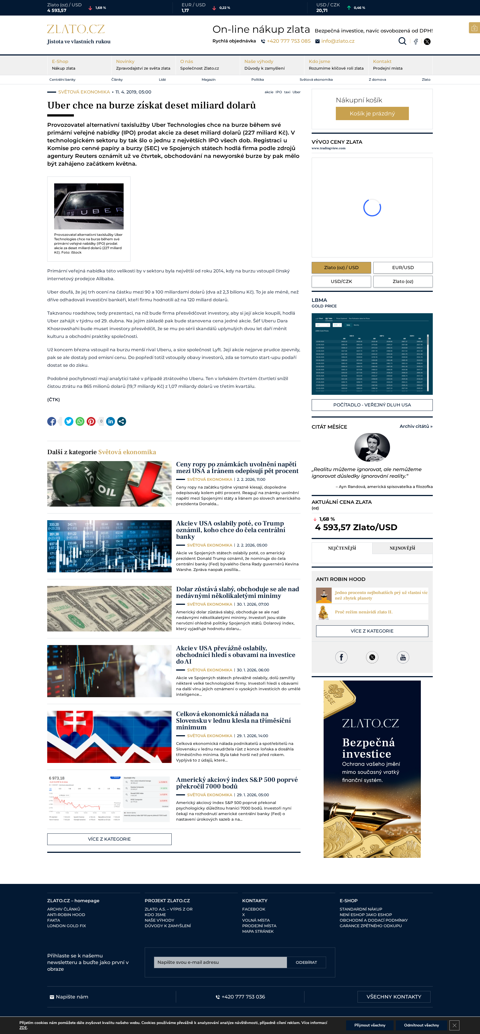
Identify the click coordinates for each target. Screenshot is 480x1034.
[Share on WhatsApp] (80, 421)
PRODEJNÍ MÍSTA (259, 925)
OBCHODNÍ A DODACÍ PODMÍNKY (374, 920)
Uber (296, 92)
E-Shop (63, 65)
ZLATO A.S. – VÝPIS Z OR (168, 909)
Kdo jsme (336, 65)
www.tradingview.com (329, 148)
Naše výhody (264, 65)
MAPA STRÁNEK (258, 931)
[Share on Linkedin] (110, 421)
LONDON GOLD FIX (66, 925)
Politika (257, 79)
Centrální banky (62, 79)
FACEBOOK (253, 909)
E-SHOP (349, 900)
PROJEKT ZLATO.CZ (167, 900)
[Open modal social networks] (121, 421)
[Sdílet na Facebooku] (51, 421)
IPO (279, 92)
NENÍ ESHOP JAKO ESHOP (366, 914)
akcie (269, 92)
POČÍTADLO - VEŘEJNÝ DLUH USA (372, 405)
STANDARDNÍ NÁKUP (361, 909)
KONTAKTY (255, 900)
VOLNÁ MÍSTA (256, 920)
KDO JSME (155, 914)
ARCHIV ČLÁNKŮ (63, 909)
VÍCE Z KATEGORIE (109, 839)
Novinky (143, 65)
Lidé (162, 79)
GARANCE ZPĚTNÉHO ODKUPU (371, 925)
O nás (199, 65)
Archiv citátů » (416, 426)
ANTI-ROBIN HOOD (66, 914)
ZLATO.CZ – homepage (73, 900)
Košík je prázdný (372, 113)
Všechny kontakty (394, 997)
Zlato (426, 79)
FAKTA (53, 920)
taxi (287, 92)
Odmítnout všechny (421, 1025)
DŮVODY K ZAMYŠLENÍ (168, 925)
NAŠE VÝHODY (159, 920)
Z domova (377, 79)
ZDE (23, 1027)
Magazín (209, 79)
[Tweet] (68, 421)
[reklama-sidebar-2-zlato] (372, 769)
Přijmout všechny (369, 1025)
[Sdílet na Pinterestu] (91, 421)
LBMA (324, 303)
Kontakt (387, 65)
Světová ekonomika (316, 79)
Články (117, 79)
